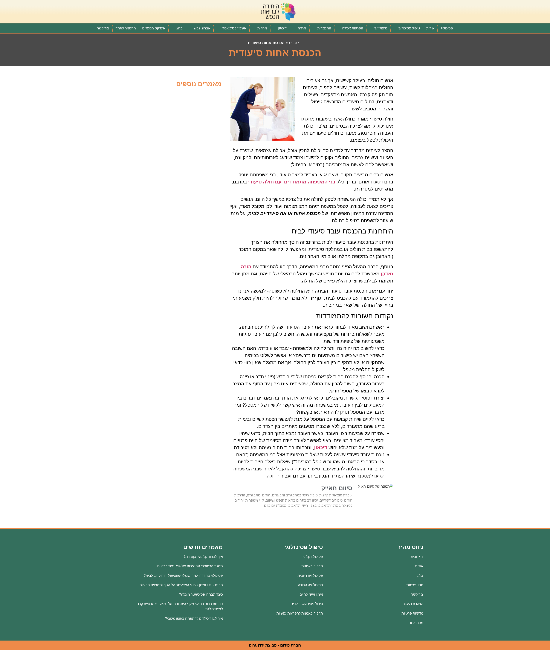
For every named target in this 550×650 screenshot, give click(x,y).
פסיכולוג (447, 28)
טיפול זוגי (380, 28)
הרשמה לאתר (126, 28)
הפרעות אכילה (352, 28)
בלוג (179, 28)
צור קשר (103, 28)
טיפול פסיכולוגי (409, 28)
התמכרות (324, 28)
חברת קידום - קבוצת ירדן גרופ (275, 645)
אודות (430, 28)
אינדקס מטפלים (153, 28)
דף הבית (295, 43)
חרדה (302, 28)
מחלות (262, 28)
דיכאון (282, 28)
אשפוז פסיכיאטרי (234, 28)
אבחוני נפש (202, 28)
